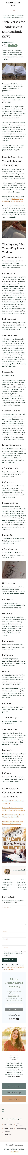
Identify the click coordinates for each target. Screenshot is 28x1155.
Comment (7, 907)
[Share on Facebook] (9, 45)
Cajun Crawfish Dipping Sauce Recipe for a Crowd (21, 884)
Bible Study (8, 1124)
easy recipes (14, 1099)
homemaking (14, 1086)
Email (5, 939)
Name (5, 931)
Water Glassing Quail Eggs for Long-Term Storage (7, 884)
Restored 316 (14, 1151)
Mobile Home (8, 1129)
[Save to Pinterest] (16, 45)
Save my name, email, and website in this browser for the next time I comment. (15, 953)
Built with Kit (14, 1019)
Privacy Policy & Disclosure (14, 1145)
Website (5, 947)
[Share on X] (12, 45)
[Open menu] (14, 10)
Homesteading (21, 1129)
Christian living (14, 1092)
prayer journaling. (17, 201)
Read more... (16, 1077)
